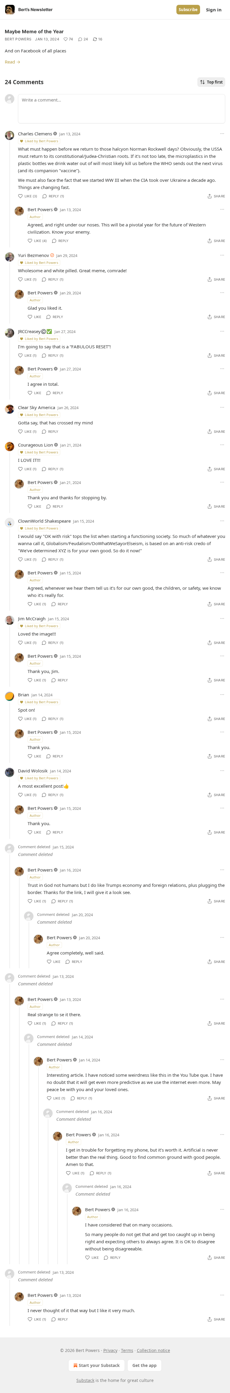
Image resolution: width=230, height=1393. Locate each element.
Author (35, 216)
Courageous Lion (35, 445)
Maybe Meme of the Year (34, 31)
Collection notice (153, 1350)
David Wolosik (33, 771)
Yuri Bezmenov (33, 255)
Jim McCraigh (32, 618)
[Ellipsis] (222, 133)
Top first (215, 82)
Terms (127, 1350)
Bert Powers (18, 39)
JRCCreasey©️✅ (35, 331)
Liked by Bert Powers (41, 141)
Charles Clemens (35, 134)
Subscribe (188, 9)
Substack (85, 1380)
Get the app (144, 1365)
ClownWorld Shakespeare (44, 521)
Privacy (110, 1350)
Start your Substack (99, 1365)
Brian (23, 695)
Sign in (214, 10)
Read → (12, 62)
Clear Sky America (36, 407)
